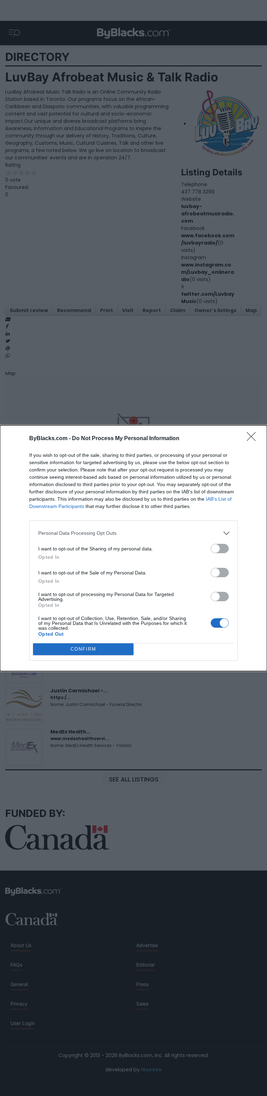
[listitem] (133, 533)
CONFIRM (83, 649)
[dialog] (133, 548)
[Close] (253, 438)
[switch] (220, 548)
